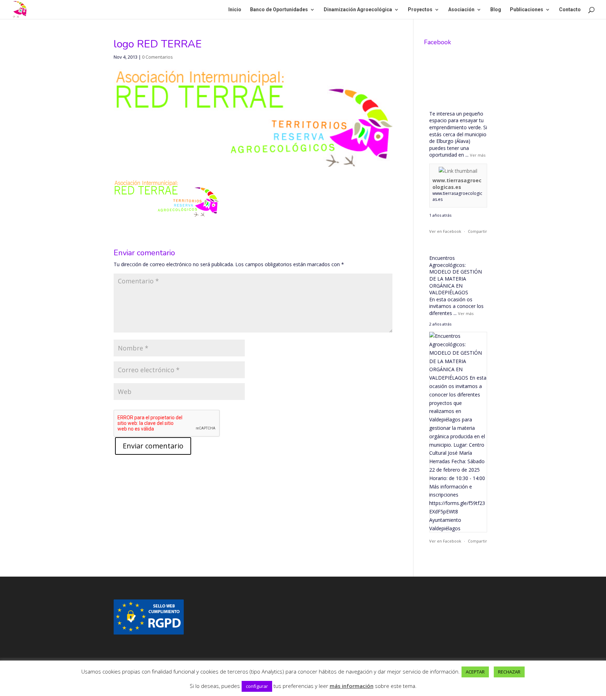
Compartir (477, 231)
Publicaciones (526, 9)
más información (351, 685)
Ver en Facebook (445, 231)
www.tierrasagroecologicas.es (457, 184)
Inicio (234, 9)
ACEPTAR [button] (475, 672)
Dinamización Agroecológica (358, 9)
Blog (495, 9)
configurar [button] (257, 686)
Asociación (461, 9)
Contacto (570, 9)
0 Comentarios (157, 57)
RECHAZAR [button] (509, 672)
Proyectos (420, 9)
